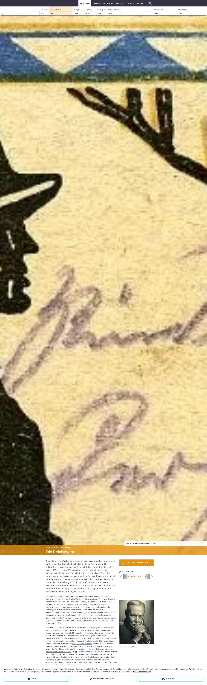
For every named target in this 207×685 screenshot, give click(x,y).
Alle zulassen (171, 679)
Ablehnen (36, 679)
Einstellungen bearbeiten (103, 678)
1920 (139, 576)
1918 (126, 576)
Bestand (120, 4)
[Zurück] (2, 10)
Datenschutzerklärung (142, 672)
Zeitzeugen (108, 4)
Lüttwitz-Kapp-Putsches (82, 643)
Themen (96, 4)
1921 (146, 576)
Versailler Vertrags (99, 570)
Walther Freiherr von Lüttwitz (58, 652)
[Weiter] (152, 577)
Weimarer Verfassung (79, 604)
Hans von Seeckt (92, 654)
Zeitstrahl (85, 4)
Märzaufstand (85, 662)
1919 (133, 576)
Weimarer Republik (55, 547)
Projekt (140, 4)
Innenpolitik (70, 547)
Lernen (130, 4)
